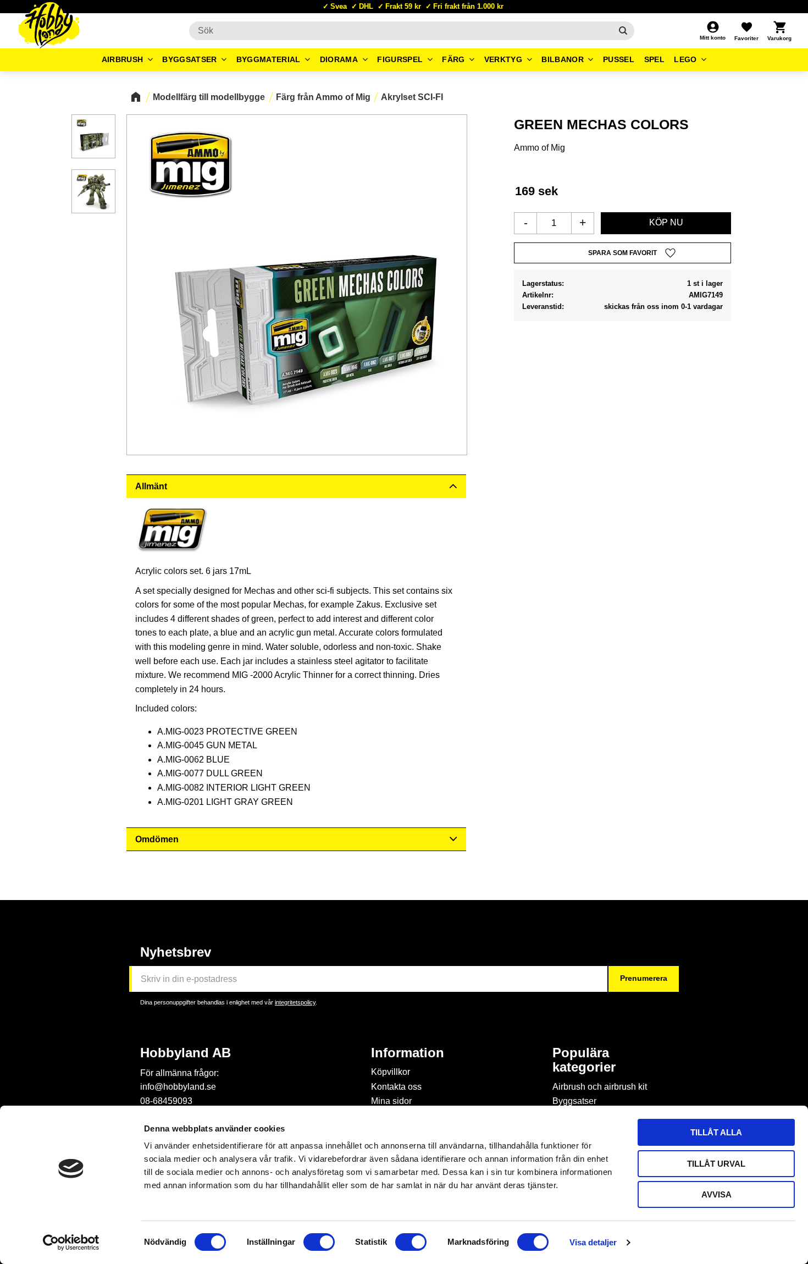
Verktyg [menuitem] (503, 59)
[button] (746, 30)
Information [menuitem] (407, 1053)
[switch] (319, 1242)
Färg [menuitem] (453, 59)
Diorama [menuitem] (339, 59)
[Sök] (623, 30)
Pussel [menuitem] (618, 59)
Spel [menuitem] (654, 59)
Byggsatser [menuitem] (189, 59)
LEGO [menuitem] (685, 59)
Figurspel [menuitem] (400, 59)
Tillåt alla (716, 1132)
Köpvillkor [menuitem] (390, 1072)
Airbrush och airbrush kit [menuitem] (599, 1086)
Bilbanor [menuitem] (562, 59)
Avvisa (716, 1194)
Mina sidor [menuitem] (391, 1101)
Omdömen (157, 839)
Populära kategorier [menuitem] (584, 1060)
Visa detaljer (593, 1242)
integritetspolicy (295, 1002)
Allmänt (151, 486)
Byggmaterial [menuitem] (268, 59)
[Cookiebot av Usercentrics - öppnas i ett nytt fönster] (71, 1242)
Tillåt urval (716, 1163)
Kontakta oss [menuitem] (396, 1086)
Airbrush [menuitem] (122, 59)
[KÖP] (666, 223)
